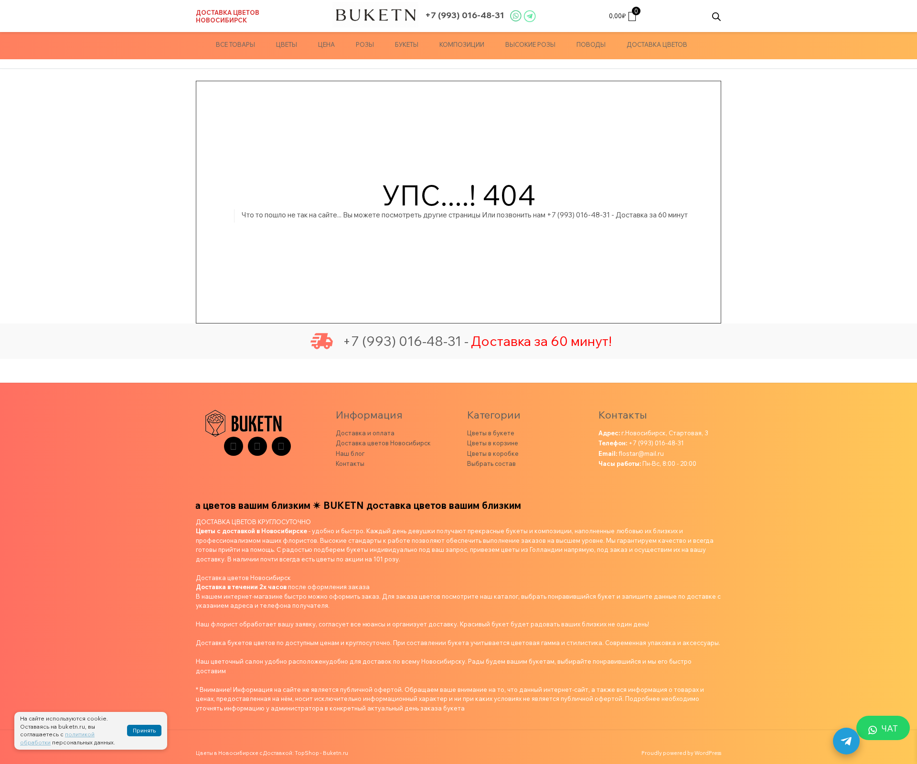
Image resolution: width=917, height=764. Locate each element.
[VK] (257, 446)
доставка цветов (657, 44)
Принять (144, 730)
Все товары (235, 44)
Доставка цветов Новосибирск (227, 16)
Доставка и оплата (365, 433)
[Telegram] (233, 446)
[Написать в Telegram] (846, 741)
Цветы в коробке (493, 453)
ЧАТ (890, 728)
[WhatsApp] (281, 446)
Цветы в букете (490, 433)
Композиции (461, 44)
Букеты (406, 44)
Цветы (286, 44)
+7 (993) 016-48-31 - (405, 341)
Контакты (350, 463)
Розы (365, 44)
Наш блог (350, 453)
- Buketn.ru (334, 753)
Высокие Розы (530, 44)
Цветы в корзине (492, 443)
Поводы (591, 44)
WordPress (707, 753)
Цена (326, 44)
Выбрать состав (491, 463)
